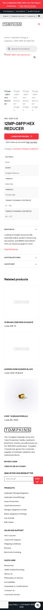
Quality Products (34, 11)
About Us (8, 574)
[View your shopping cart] (39, 17)
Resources (9, 565)
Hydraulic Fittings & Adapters (25, 149)
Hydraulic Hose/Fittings (14, 497)
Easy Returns (20, 11)
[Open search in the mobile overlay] (21, 48)
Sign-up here (31, 142)
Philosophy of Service (13, 578)
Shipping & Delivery (12, 544)
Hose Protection (11, 501)
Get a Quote (10, 535)
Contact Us (31, 16)
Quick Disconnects (12, 505)
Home (7, 37)
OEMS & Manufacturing (14, 569)
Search (5, 16)
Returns (7, 548)
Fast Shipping (8, 11)
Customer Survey (12, 594)
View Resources (11, 249)
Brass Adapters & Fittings (15, 514)
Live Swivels (9, 518)
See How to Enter (28, 6)
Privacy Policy (12, 604)
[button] (34, 57)
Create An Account (18, 16)
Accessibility (9, 582)
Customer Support (12, 539)
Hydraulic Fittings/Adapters (16, 493)
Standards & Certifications (16, 586)
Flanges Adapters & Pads (15, 509)
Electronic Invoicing (12, 552)
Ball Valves (9, 522)
